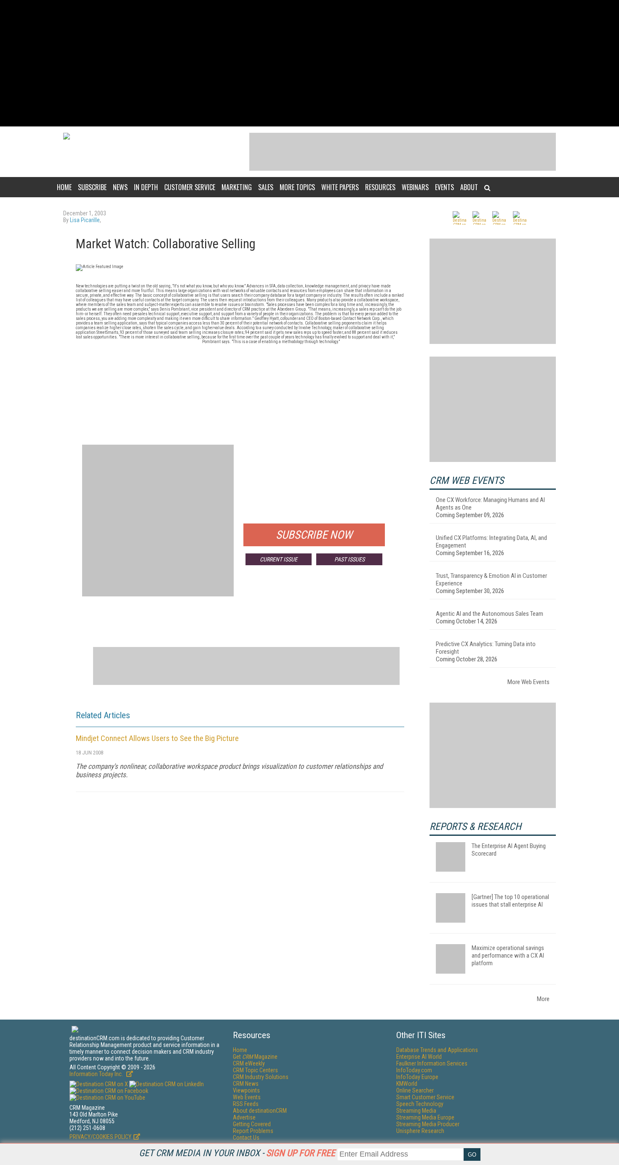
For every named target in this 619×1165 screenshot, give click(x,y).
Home (64, 187)
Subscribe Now (314, 535)
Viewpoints (246, 1090)
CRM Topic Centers (255, 1070)
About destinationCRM (260, 1110)
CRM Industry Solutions (260, 1077)
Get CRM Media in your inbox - (237, 1153)
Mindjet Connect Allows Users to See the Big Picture (157, 738)
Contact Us (246, 1137)
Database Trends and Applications (437, 1050)
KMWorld (406, 1083)
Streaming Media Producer (427, 1124)
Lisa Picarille (85, 220)
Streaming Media (416, 1110)
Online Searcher (415, 1090)
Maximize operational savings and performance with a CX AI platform (508, 955)
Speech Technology (419, 1104)
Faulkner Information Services (431, 1063)
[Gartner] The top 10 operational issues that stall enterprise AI (510, 900)
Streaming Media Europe (425, 1117)
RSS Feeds (246, 1104)
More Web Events (528, 682)
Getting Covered (252, 1124)
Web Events (247, 1097)
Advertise (244, 1117)
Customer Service (189, 187)
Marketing (236, 187)
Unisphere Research (420, 1130)
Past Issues (349, 559)
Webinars (415, 187)
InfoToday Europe (417, 1077)
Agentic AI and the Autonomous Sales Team (489, 613)
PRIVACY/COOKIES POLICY (100, 1136)
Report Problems (253, 1130)
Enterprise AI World (419, 1056)
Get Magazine (255, 1056)
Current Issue (278, 559)
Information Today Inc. (96, 1074)
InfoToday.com (414, 1070)
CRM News (246, 1083)
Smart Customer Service (425, 1097)
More (543, 999)
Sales (265, 187)
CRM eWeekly (249, 1063)
